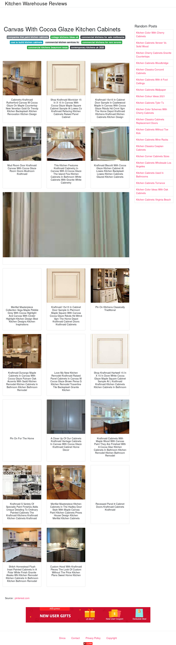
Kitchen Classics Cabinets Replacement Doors (150, 121)
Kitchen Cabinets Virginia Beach (153, 199)
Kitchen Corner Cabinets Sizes (152, 156)
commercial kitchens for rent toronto (101, 42)
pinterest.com (22, 598)
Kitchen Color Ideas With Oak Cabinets (152, 191)
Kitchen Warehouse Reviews (36, 3)
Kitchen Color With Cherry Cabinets (150, 34)
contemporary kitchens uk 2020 (87, 47)
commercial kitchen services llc (62, 42)
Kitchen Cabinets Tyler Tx (150, 102)
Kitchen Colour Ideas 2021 (150, 96)
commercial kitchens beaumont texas (48, 47)
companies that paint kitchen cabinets (28, 37)
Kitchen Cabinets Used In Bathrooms (150, 174)
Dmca (62, 638)
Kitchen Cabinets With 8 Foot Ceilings (152, 81)
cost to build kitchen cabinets (26, 42)
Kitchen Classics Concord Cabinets (150, 71)
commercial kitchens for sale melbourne (102, 37)
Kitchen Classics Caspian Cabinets (149, 147)
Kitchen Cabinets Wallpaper (151, 89)
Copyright (111, 638)
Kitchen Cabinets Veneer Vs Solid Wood (151, 44)
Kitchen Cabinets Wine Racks (152, 139)
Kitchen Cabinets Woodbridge (152, 63)
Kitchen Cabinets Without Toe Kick (152, 131)
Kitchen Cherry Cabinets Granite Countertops (153, 54)
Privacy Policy (93, 638)
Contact (75, 638)
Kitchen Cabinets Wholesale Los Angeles (153, 164)
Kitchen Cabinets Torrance (150, 183)
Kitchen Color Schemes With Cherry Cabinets (151, 110)
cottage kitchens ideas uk (64, 37)
